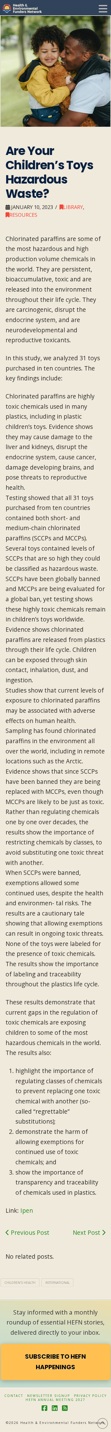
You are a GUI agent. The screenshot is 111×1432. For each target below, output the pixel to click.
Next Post (87, 1232)
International (57, 1282)
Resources (23, 214)
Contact (13, 1396)
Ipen (26, 1210)
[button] (103, 9)
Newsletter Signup (48, 1396)
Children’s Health (19, 1282)
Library (73, 207)
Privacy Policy (90, 1396)
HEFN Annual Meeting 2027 (55, 1400)
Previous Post (29, 1232)
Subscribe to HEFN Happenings (55, 1361)
